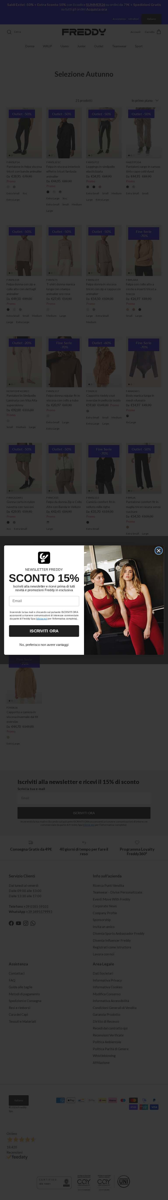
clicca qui (42, 618)
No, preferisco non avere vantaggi (43, 644)
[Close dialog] (158, 550)
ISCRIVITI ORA (44, 631)
